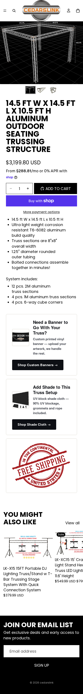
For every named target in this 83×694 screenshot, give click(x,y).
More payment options (41, 212)
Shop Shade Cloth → (34, 424)
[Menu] (5, 11)
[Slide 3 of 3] (52, 90)
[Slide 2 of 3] (41, 90)
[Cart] (78, 10)
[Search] (14, 10)
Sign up (41, 665)
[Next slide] (75, 569)
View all (72, 523)
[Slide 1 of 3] (30, 90)
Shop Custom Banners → (38, 364)
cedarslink (46, 682)
